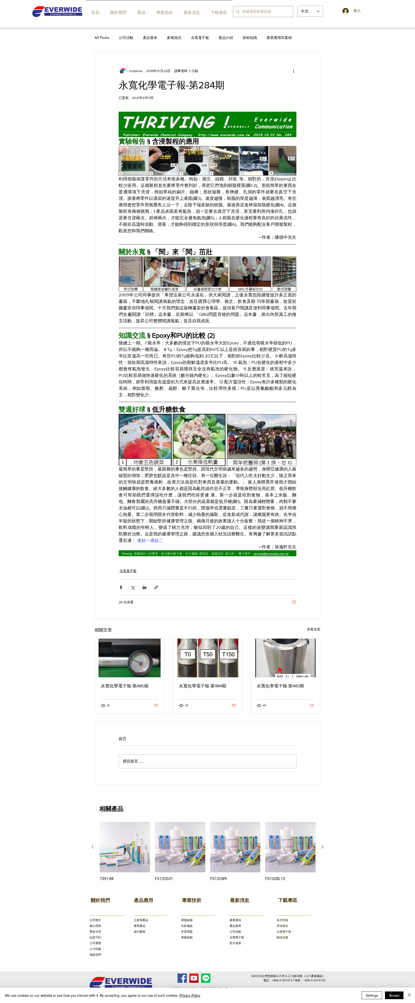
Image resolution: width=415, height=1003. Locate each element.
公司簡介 (95, 920)
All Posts (102, 38)
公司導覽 (95, 943)
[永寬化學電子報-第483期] (285, 658)
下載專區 (287, 900)
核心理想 (95, 926)
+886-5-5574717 (283, 980)
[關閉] (409, 995)
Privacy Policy (189, 995)
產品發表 (150, 38)
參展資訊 (174, 38)
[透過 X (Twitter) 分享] (132, 587)
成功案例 (139, 931)
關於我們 (100, 900)
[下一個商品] (322, 847)
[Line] (205, 978)
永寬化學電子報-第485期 (124, 686)
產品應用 (143, 900)
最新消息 (239, 900)
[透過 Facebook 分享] (121, 587)
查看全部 (313, 629)
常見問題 (187, 931)
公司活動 (126, 38)
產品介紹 (226, 38)
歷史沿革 (95, 931)
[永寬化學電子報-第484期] (207, 658)
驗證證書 (282, 937)
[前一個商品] (93, 847)
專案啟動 (187, 937)
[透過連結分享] (156, 587)
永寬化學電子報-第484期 (202, 686)
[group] (207, 852)
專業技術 (191, 900)
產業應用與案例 (279, 38)
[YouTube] (194, 978)
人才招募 (95, 949)
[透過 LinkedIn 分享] (144, 587)
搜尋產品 (139, 926)
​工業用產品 (141, 920)
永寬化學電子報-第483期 (280, 686)
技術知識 (250, 38)
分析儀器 (187, 926)
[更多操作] (293, 71)
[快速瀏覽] (125, 847)
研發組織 (187, 920)
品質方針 (95, 937)
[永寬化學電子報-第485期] (129, 658)
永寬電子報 (200, 38)
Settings (372, 995)
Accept (394, 995)
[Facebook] (182, 978)
